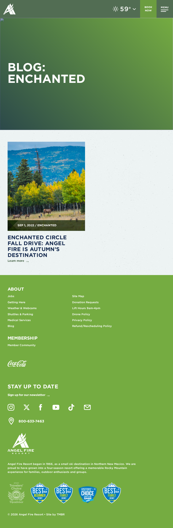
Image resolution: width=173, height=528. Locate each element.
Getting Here (16, 302)
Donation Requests (85, 302)
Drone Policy (81, 314)
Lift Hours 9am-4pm (86, 308)
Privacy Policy (82, 320)
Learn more (16, 260)
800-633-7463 (31, 421)
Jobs (11, 296)
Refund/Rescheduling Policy (92, 326)
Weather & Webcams (22, 308)
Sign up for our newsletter (26, 395)
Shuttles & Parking (20, 314)
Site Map (78, 296)
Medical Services (19, 320)
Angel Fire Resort (9, 9)
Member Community (22, 345)
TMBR (61, 514)
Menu (165, 7)
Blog (11, 326)
